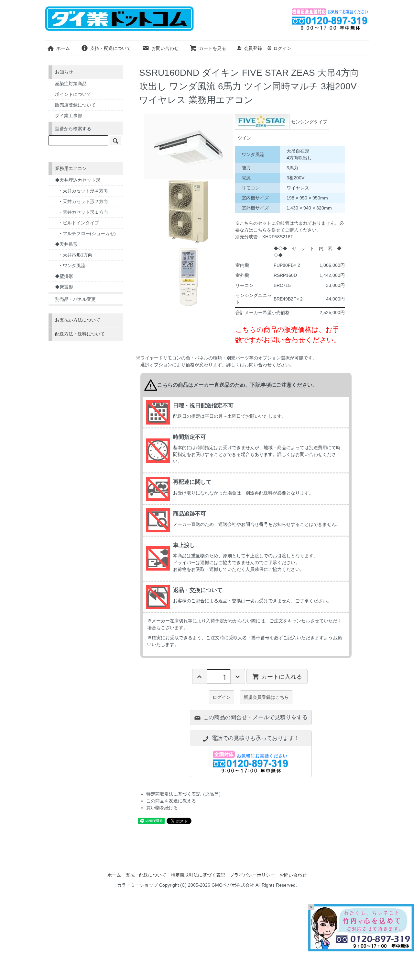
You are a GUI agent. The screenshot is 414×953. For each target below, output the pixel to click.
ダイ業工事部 (68, 115)
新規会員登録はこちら (266, 697)
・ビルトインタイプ (78, 222)
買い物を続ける (162, 807)
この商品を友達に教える (171, 800)
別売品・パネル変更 (75, 299)
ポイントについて (73, 94)
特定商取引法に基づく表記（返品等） (184, 794)
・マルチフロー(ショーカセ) (87, 233)
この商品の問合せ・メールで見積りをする (255, 717)
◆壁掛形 (64, 276)
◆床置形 (64, 286)
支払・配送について (110, 48)
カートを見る (212, 48)
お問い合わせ (165, 48)
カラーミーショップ (137, 885)
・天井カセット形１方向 (83, 212)
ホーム (63, 48)
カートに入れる (281, 676)
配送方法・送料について (80, 333)
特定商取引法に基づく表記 (198, 875)
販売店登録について (75, 105)
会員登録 (253, 48)
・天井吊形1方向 (75, 254)
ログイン (282, 48)
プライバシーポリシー (252, 875)
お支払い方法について (77, 320)
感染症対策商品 (71, 83)
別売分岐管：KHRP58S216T (264, 236)
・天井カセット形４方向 (83, 190)
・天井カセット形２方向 (83, 201)
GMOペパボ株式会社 (233, 885)
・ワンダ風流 (71, 265)
